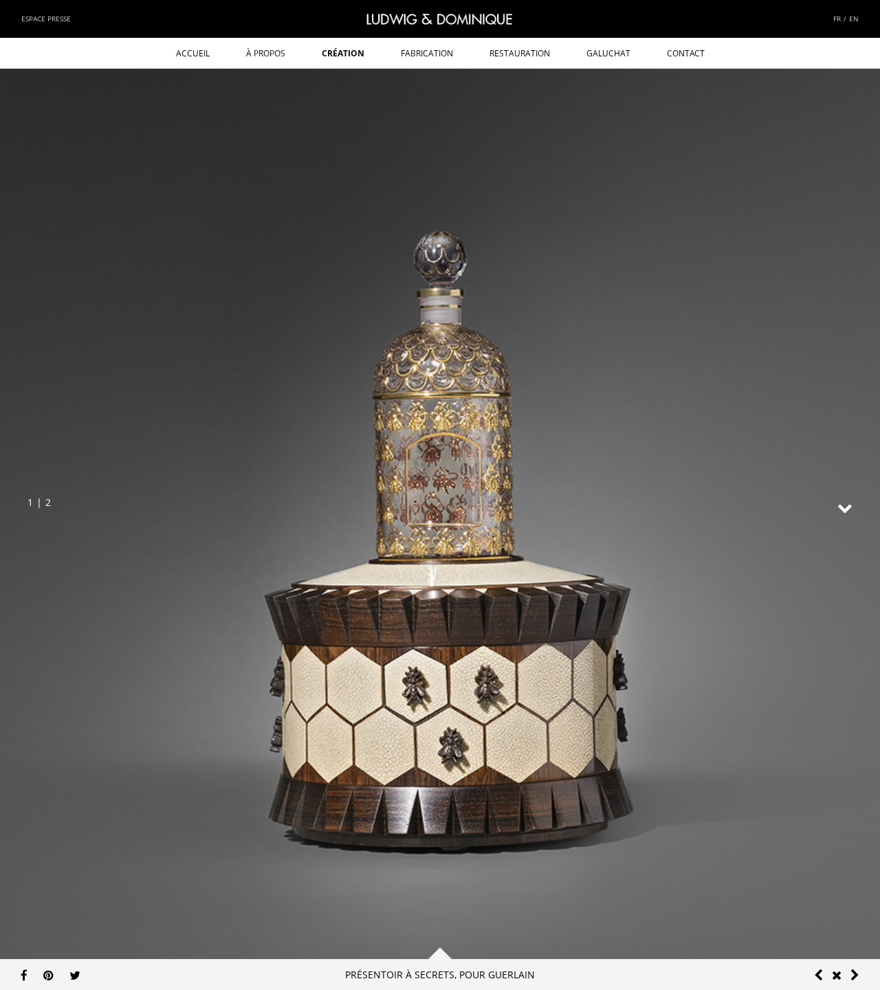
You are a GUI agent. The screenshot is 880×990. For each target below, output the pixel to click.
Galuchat (608, 53)
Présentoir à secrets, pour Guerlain (440, 974)
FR (837, 18)
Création (343, 53)
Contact (686, 53)
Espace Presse (46, 18)
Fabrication (427, 53)
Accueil (193, 53)
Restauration (520, 53)
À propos (265, 53)
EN (854, 18)
